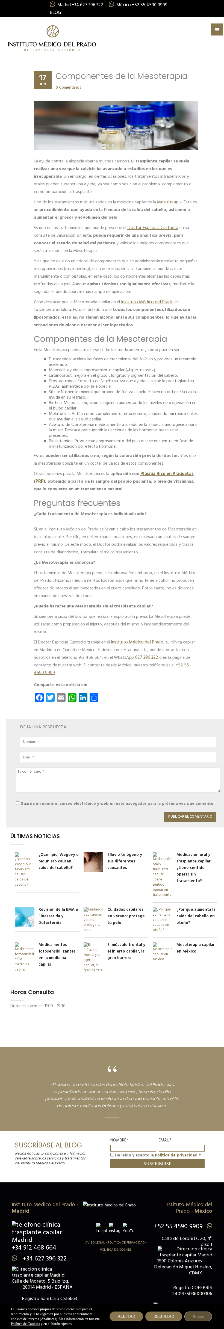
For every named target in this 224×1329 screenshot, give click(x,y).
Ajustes (198, 1316)
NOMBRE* (119, 1140)
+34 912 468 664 (34, 1248)
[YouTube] (128, 1228)
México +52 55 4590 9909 (141, 5)
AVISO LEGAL (95, 1242)
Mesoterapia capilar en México (195, 948)
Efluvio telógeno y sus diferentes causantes (124, 861)
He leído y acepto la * (157, 1155)
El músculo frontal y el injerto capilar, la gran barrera (126, 951)
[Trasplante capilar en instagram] (114, 1228)
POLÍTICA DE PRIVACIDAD (126, 1242)
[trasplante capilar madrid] (52, 37)
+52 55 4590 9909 (178, 1226)
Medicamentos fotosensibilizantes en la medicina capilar (57, 955)
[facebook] (101, 1228)
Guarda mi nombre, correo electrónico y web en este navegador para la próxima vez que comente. (117, 803)
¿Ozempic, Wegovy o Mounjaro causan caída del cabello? (59, 861)
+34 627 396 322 (44, 1259)
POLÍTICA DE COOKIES (116, 1250)
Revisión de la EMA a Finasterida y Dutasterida (58, 916)
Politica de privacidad (176, 1155)
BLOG (55, 12)
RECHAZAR (164, 1316)
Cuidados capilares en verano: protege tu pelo (126, 916)
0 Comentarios (68, 88)
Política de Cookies (25, 1324)
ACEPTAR (126, 1316)
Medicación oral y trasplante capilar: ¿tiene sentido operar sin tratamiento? (194, 868)
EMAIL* (165, 1140)
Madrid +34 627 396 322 (80, 5)
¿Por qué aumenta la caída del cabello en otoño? (196, 916)
